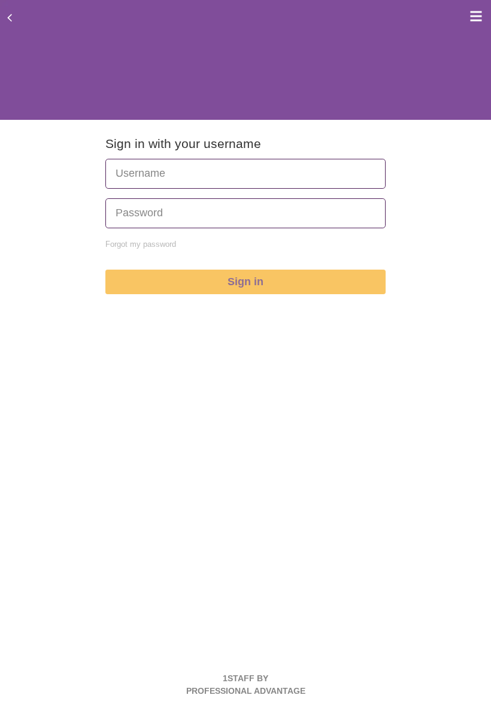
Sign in (245, 282)
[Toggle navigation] (473, 16)
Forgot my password (140, 244)
